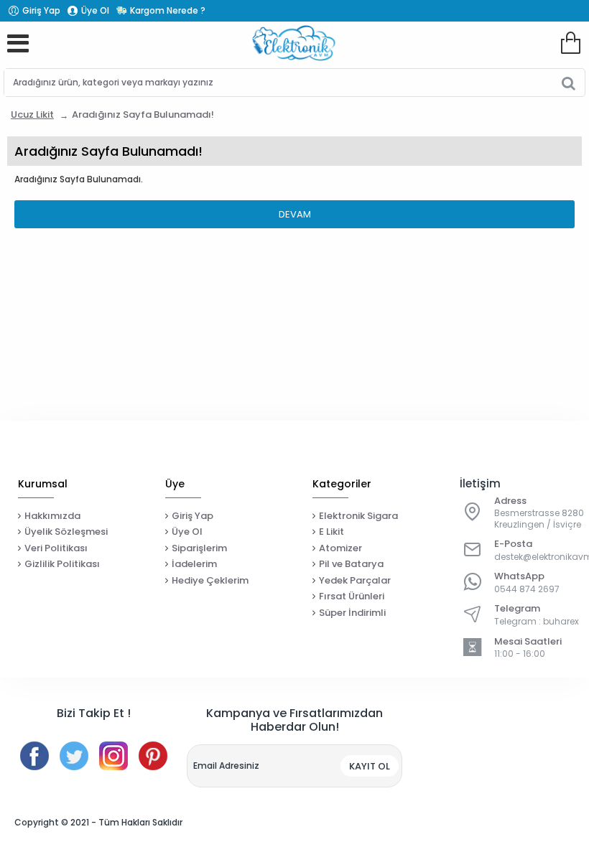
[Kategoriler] (18, 43)
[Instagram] (113, 756)
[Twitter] (74, 756)
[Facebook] (34, 756)
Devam (295, 214)
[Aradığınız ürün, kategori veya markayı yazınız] (568, 82)
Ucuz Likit (32, 114)
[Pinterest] (153, 756)
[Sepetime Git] (570, 43)
